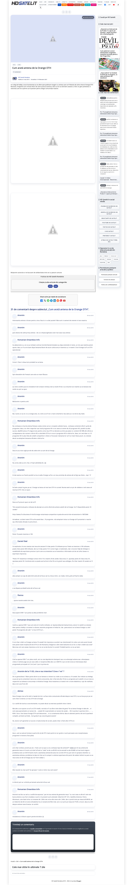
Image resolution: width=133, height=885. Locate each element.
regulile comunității (36, 829)
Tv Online (106, 2)
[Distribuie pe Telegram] (51, 300)
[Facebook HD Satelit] (105, 5)
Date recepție (72, 2)
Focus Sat (77, 4)
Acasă (40, 2)
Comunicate (51, 2)
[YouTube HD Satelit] (114, 5)
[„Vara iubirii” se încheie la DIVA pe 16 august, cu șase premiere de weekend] (109, 86)
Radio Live (113, 2)
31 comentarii (17, 72)
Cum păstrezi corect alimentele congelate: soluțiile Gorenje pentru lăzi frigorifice (109, 53)
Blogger (79, 881)
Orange (64, 4)
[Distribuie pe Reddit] (58, 300)
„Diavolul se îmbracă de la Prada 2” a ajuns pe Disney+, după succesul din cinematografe (108, 31)
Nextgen (88, 4)
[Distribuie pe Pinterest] (61, 300)
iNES (83, 4)
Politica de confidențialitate (109, 284)
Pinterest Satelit (109, 236)
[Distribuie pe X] (45, 300)
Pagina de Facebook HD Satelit (109, 207)
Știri (45, 2)
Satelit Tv (64, 2)
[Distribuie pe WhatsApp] (48, 300)
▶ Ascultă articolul (88, 17)
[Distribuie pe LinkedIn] (54, 300)
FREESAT (106, 256)
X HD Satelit (109, 231)
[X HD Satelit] (40, 7)
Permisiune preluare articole (109, 274)
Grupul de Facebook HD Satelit (109, 213)
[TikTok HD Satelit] (118, 5)
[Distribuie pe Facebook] (41, 300)
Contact (100, 4)
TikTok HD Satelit (109, 227)
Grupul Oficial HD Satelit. (41, 831)
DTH (14, 64)
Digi (101, 256)
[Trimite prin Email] (64, 300)
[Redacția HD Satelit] (14, 78)
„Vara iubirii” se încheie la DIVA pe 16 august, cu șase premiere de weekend (108, 75)
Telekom (94, 4)
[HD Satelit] (24, 3)
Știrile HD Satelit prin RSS (109, 241)
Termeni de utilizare (109, 279)
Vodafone (70, 4)
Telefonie (100, 2)
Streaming (79, 2)
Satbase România (52, 4)
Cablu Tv (58, 2)
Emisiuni (86, 2)
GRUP (109, 4)
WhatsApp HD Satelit (109, 218)
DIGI (59, 4)
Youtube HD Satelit (109, 223)
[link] (109, 37)
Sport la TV (93, 2)
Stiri (19, 64)
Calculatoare (42, 4)
